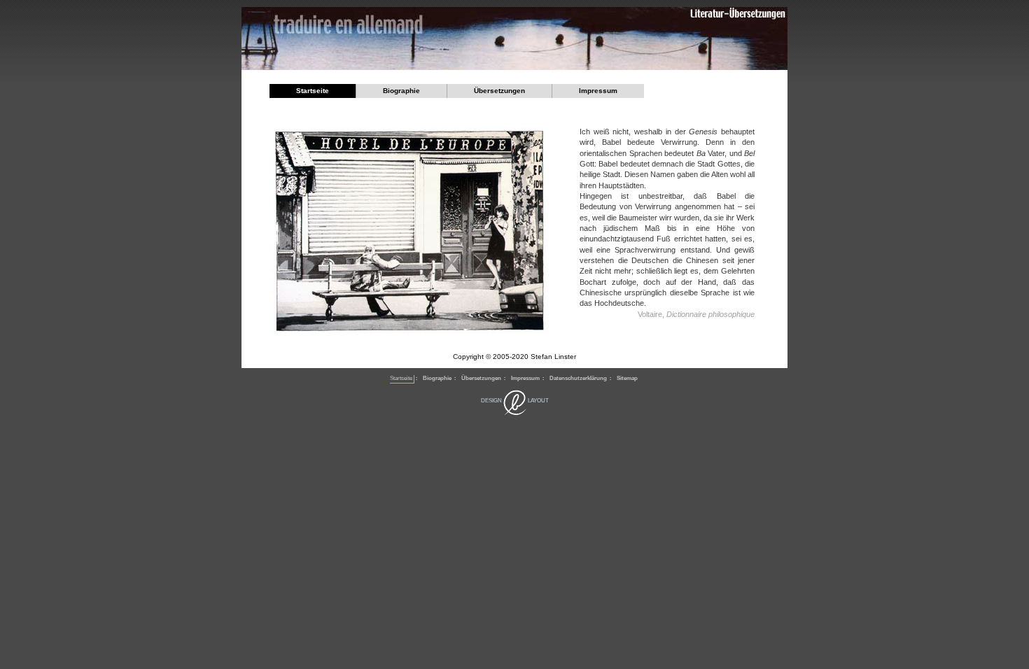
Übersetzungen (499, 90)
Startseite (312, 90)
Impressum (598, 90)
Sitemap (627, 378)
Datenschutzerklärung (578, 378)
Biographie (401, 90)
